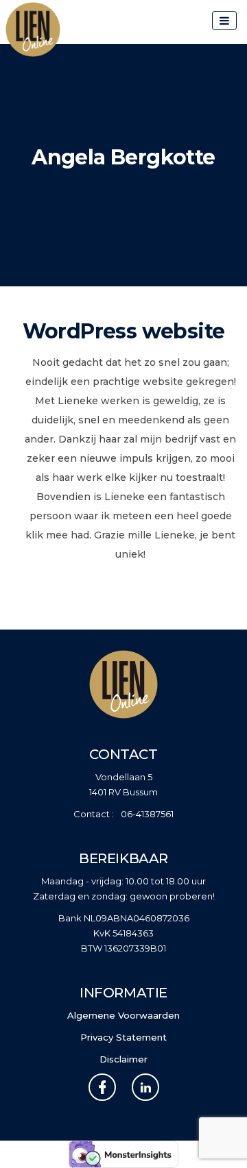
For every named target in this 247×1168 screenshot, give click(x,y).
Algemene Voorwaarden (123, 1015)
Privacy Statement (123, 1037)
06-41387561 (147, 813)
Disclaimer (123, 1059)
